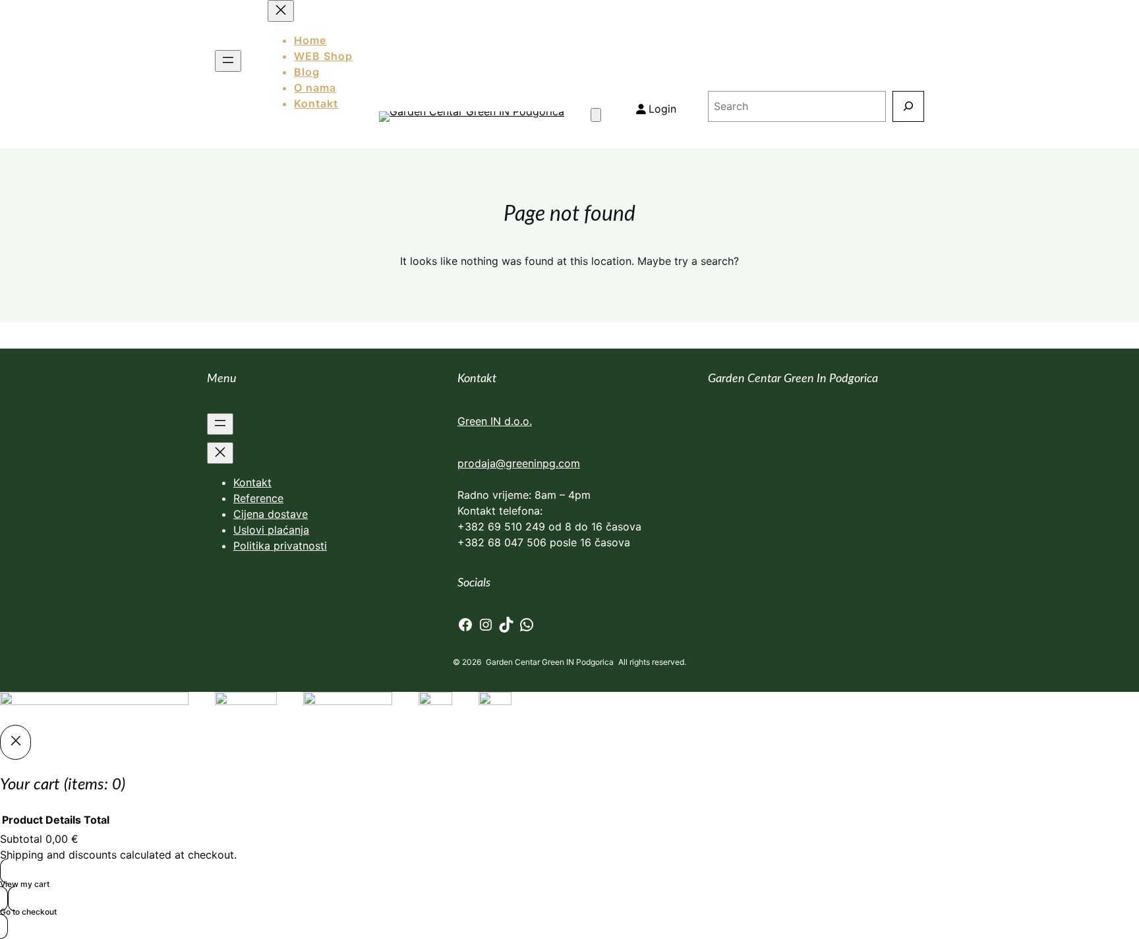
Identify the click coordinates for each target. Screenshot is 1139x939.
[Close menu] (220, 453)
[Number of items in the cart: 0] (596, 115)
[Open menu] (228, 61)
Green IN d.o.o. (494, 421)
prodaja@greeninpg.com (518, 463)
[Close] (15, 742)
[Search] (907, 106)
